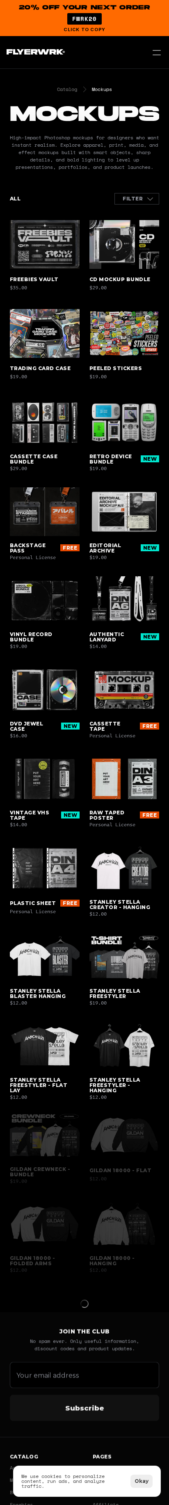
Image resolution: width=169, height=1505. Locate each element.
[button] (84, 18)
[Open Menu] (157, 52)
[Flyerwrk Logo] (35, 52)
